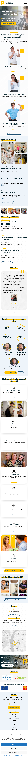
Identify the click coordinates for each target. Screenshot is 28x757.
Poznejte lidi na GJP (11, 368)
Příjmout (14, 744)
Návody (14, 716)
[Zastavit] (14, 308)
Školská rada (14, 726)
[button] (26, 732)
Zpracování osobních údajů (18, 755)
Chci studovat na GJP (8, 23)
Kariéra (20, 368)
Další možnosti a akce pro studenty (14, 566)
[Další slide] (17, 308)
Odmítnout (14, 748)
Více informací (4, 232)
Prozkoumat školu (8, 661)
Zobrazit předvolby (14, 752)
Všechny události (6, 261)
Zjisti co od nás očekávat (15, 133)
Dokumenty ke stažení (14, 718)
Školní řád (14, 727)
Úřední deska (14, 722)
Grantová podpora (14, 724)
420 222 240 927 (14, 606)
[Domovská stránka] (7, 3)
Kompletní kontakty (14, 610)
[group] (7, 673)
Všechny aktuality (6, 202)
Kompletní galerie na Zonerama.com (16, 595)
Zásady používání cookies (8, 755)
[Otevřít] (25, 3)
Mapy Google (14, 621)
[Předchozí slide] (10, 308)
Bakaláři (14, 714)
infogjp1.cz (14, 604)
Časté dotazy (14, 729)
